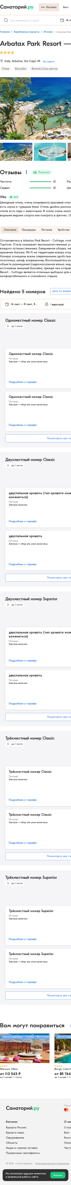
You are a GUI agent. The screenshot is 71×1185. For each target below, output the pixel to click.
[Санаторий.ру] (19, 7)
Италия (48, 31)
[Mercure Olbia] (25, 1048)
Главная (5, 31)
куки (26, 1173)
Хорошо (57, 1175)
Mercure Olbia (9, 1069)
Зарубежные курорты (26, 31)
